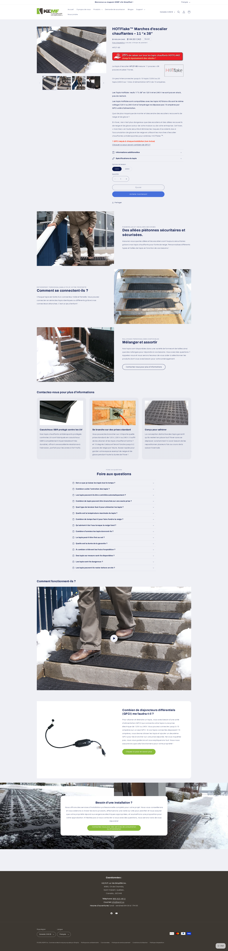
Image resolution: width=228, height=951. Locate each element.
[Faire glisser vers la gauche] (39, 83)
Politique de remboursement (121, 942)
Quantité (115, 174)
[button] (98, 9)
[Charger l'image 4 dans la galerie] (93, 83)
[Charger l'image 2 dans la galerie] (64, 83)
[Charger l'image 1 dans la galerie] (49, 83)
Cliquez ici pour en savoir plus (139, 752)
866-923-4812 (119, 899)
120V (118, 169)
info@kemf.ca (118, 902)
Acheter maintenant (138, 194)
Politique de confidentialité (90, 942)
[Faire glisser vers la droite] (103, 83)
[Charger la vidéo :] (114, 638)
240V (128, 169)
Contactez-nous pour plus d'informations (144, 367)
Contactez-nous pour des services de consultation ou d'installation (114, 828)
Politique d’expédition (157, 942)
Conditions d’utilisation (140, 942)
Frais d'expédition (118, 42)
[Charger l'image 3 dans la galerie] (79, 83)
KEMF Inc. (45, 942)
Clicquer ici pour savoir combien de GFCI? (131, 145)
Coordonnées (105, 942)
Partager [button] (118, 202)
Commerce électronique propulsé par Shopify (64, 942)
